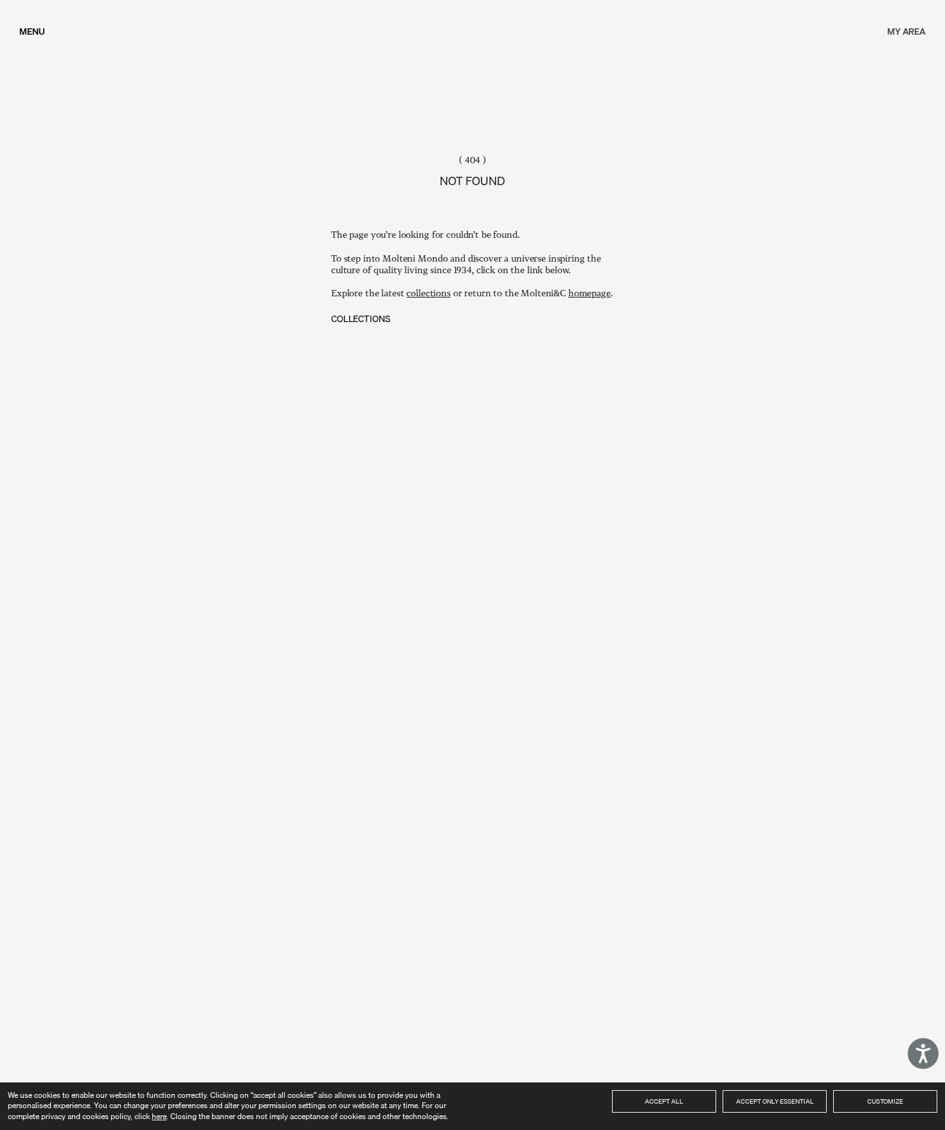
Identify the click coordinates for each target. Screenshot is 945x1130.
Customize (885, 1101)
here (159, 1116)
